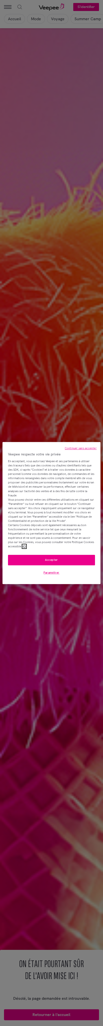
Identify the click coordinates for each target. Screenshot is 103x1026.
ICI (24, 546)
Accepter (51, 560)
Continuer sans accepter (81, 448)
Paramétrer (52, 572)
